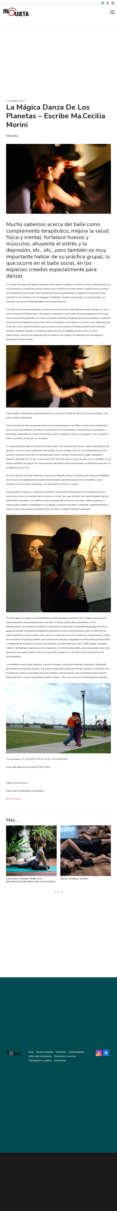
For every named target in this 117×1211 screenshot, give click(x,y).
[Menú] (112, 12)
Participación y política (40, 1060)
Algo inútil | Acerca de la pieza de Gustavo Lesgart (28, 880)
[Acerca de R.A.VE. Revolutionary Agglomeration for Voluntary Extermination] (85, 827)
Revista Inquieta (44, 1052)
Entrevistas (60, 1060)
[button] (55, 891)
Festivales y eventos (65, 1056)
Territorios (61, 1052)
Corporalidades (77, 1052)
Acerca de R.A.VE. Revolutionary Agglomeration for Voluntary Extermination (83, 880)
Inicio (31, 1052)
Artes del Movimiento (40, 1056)
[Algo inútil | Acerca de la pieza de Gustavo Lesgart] (31, 827)
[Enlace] (16, 12)
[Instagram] (107, 3)
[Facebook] (102, 3)
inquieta (12, 136)
